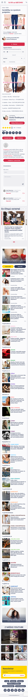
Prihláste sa (6, 149)
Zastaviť (14, 55)
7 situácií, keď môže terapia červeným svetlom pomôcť (18, 352)
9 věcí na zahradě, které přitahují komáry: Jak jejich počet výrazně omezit (18, 411)
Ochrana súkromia (8, 686)
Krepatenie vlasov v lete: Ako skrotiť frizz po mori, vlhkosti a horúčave (17, 280)
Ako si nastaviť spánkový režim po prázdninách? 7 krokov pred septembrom (17, 387)
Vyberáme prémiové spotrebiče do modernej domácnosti (17, 566)
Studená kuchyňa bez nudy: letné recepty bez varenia (18, 575)
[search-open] (5, 2)
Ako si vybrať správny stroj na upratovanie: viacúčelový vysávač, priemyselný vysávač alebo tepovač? (18, 506)
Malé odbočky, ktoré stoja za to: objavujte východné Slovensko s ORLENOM (18, 447)
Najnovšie (20, 266)
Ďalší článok (20, 138)
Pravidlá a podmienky (14, 683)
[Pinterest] (15, 690)
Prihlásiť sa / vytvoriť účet (14, 160)
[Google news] (19, 690)
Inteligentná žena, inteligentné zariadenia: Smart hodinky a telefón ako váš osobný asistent (17, 435)
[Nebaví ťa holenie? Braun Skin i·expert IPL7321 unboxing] (7, 656)
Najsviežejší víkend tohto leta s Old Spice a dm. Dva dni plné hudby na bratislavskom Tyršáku (17, 271)
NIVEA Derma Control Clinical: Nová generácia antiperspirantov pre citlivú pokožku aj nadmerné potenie (18, 459)
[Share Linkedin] (16, 132)
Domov (3, 7)
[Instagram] (5, 690)
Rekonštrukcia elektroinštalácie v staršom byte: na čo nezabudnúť (18, 518)
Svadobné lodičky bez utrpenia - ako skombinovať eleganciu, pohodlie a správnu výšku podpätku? (18, 330)
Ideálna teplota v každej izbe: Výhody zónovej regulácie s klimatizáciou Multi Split (17, 553)
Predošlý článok (8, 138)
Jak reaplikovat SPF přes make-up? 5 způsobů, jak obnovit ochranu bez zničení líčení (17, 401)
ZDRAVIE (13, 350)
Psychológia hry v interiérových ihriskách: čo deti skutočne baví (18, 471)
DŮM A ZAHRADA (15, 407)
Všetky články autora (17, 123)
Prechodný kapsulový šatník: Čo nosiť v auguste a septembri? (18, 298)
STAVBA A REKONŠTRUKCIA (18, 515)
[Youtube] (8, 690)
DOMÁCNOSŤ (14, 491)
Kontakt (13, 681)
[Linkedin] (22, 690)
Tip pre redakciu (20, 686)
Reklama (20, 681)
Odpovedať (8, 193)
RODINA (13, 384)
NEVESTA (13, 326)
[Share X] (10, 132)
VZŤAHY (13, 373)
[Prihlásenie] (2, 2)
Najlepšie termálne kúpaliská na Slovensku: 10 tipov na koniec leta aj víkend (18, 307)
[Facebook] (12, 690)
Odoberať (22, 675)
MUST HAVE (14, 336)
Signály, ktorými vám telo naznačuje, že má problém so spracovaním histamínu (18, 363)
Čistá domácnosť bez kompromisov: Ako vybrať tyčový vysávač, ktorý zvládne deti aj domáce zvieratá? (18, 590)
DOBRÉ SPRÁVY (15, 444)
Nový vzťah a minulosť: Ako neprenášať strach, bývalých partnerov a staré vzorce (18, 377)
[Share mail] (19, 132)
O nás (6, 681)
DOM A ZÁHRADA (15, 478)
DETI (12, 468)
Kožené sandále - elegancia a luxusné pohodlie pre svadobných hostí (18, 340)
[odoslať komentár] (23, 184)
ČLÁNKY (13, 421)
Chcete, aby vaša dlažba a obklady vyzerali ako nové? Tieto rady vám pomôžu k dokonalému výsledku (18, 495)
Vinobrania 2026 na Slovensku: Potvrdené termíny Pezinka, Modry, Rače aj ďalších (17, 316)
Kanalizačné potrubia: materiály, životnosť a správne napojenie (17, 542)
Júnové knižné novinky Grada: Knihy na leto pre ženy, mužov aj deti (17, 600)
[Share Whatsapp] (6, 132)
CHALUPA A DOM (15, 539)
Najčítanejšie (8, 266)
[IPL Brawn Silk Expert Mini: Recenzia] (21, 656)
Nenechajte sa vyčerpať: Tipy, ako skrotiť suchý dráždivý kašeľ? (17, 424)
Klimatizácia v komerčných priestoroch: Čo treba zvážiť (18, 528)
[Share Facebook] (3, 132)
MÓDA (7, 7)
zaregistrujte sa (8, 155)
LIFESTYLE (13, 455)
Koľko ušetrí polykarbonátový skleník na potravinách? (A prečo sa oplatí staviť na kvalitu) (18, 482)
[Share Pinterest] (13, 132)
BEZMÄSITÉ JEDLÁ (15, 573)
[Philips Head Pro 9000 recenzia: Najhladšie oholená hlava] (21, 648)
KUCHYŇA (13, 562)
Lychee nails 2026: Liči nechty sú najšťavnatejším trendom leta (18, 289)
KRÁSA (12, 397)
